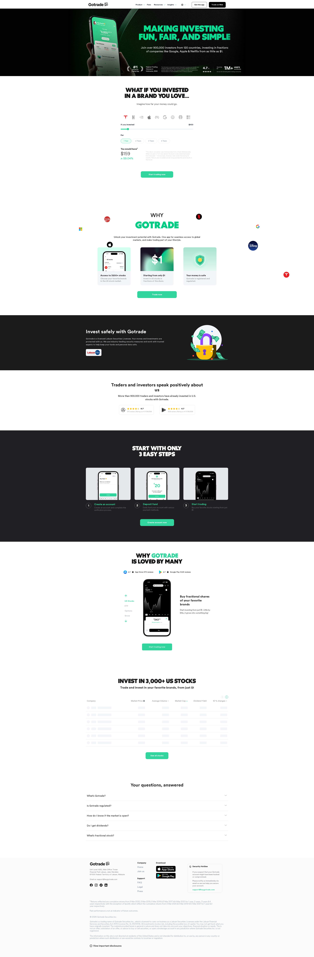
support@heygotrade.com (203, 890)
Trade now (157, 295)
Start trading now (157, 174)
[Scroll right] (226, 697)
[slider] (128, 129)
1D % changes (219, 701)
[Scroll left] (222, 697)
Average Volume (159, 701)
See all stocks (157, 756)
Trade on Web (217, 5)
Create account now (157, 523)
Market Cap (180, 701)
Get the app (199, 5)
